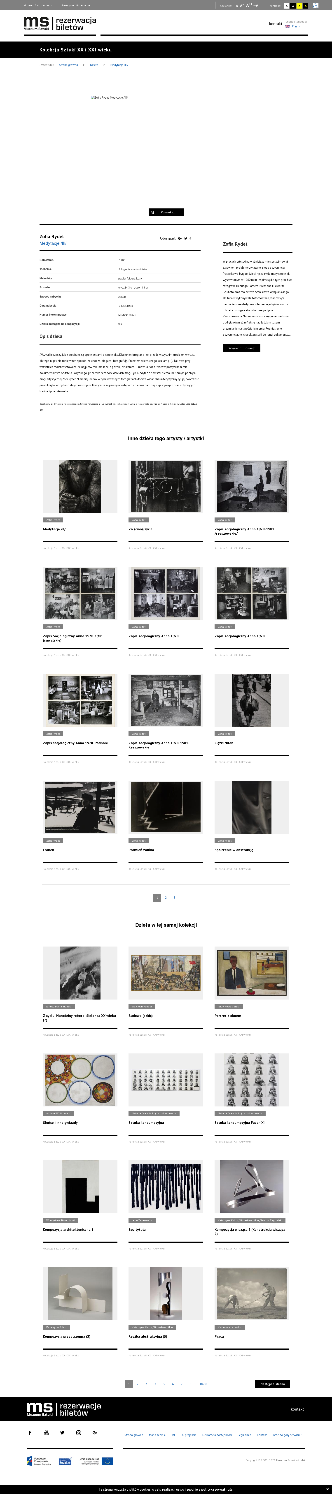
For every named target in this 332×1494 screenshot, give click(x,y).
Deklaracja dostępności (217, 1435)
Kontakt (262, 1435)
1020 (203, 1384)
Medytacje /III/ (119, 65)
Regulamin (244, 1435)
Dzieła (94, 65)
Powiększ (168, 212)
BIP (174, 1435)
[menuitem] (275, 23)
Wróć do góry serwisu (287, 1435)
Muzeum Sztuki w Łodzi (38, 5)
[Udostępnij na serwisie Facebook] (190, 238)
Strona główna (69, 65)
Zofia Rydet (52, 236)
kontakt (275, 23)
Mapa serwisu (157, 1435)
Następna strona (273, 1384)
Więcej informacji (242, 348)
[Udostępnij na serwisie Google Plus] (180, 238)
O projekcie (189, 1435)
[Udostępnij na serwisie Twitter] (186, 238)
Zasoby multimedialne (76, 5)
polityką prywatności (217, 1489)
